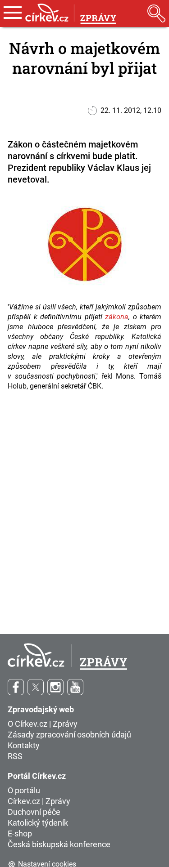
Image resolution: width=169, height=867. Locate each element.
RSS (15, 756)
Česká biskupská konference (59, 844)
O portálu (24, 790)
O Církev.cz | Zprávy (43, 723)
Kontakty (24, 745)
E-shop (20, 833)
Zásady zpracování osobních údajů (69, 734)
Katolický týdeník (38, 822)
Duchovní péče (34, 812)
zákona (116, 317)
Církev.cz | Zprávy (39, 801)
